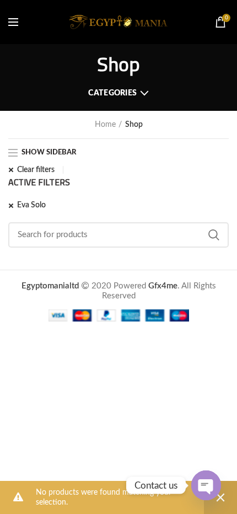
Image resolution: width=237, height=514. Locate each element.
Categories (112, 93)
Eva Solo (31, 205)
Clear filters (36, 170)
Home (105, 124)
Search (214, 235)
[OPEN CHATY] (206, 485)
